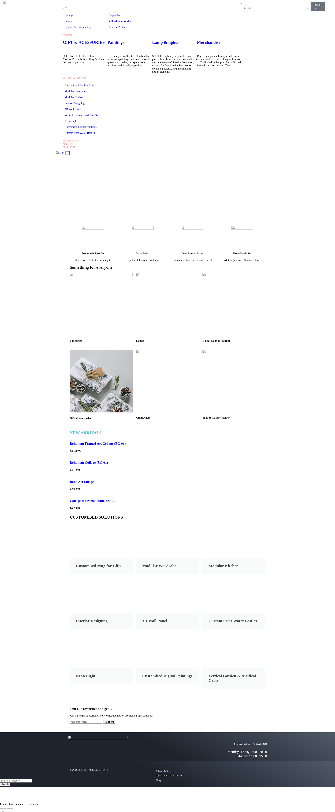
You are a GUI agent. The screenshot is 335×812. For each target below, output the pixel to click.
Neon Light (71, 121)
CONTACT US (69, 147)
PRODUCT (67, 35)
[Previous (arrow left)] (1, 811)
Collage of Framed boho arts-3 (92, 501)
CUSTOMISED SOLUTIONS (74, 78)
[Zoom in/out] (1, 808)
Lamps (69, 21)
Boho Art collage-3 (83, 482)
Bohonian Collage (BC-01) (89, 462)
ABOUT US (68, 144)
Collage (69, 15)
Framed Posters (117, 27)
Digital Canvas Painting (78, 27)
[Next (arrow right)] (4, 811)
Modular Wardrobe (75, 91)
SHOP (65, 8)
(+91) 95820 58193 (259, 744)
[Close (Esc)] (11, 808)
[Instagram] (250, 718)
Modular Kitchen (74, 97)
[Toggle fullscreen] (4, 808)
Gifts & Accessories (120, 21)
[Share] (8, 808)
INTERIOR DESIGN (71, 141)
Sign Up (110, 722)
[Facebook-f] (240, 718)
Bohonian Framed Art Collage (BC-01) (98, 443)
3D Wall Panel (73, 109)
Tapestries (114, 15)
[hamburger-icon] (240, 3)
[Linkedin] (260, 718)
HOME (66, 5)
